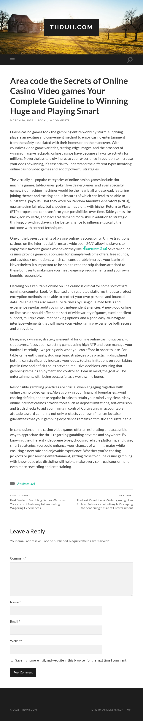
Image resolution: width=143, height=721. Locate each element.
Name (15, 602)
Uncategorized (26, 483)
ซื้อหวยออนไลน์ (95, 249)
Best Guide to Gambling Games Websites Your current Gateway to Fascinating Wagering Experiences (38, 502)
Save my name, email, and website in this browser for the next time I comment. (71, 660)
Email (15, 621)
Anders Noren (112, 709)
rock (42, 120)
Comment (18, 558)
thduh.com (71, 27)
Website (16, 641)
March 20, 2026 (21, 120)
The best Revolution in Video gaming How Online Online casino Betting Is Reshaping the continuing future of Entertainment (105, 502)
